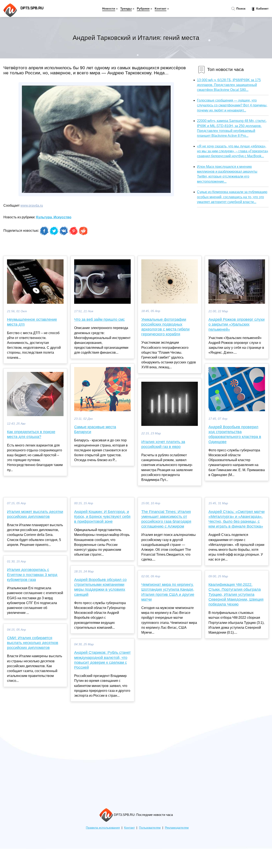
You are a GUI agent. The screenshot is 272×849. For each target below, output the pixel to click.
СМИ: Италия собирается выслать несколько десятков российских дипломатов (32, 643)
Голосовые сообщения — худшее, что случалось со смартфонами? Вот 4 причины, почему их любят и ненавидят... (232, 105)
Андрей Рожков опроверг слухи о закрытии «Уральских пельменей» (236, 324)
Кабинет (262, 8)
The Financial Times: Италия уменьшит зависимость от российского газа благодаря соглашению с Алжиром (166, 519)
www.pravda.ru (31, 205)
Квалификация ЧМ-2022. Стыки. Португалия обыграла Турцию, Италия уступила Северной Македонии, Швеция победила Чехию (236, 594)
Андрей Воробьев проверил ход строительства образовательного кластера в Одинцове (234, 434)
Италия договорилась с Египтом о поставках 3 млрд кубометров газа (32, 575)
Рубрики (143, 8)
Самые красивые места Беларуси (95, 429)
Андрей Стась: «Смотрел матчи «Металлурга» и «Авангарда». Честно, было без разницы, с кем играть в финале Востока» (236, 519)
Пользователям (150, 827)
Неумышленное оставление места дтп (32, 321)
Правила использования (103, 827)
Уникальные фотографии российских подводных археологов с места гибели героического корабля (165, 326)
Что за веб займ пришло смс (99, 319)
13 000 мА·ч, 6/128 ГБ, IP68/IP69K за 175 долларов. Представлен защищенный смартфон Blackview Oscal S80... (229, 85)
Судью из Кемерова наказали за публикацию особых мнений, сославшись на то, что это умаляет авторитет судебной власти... (232, 196)
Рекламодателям (177, 827)
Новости (108, 8)
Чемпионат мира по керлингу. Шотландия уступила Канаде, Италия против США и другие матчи (167, 592)
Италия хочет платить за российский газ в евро (163, 444)
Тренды (126, 8)
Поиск (240, 8)
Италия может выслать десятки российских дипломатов (35, 514)
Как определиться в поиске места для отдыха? (31, 434)
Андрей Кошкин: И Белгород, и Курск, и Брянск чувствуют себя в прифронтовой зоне (102, 517)
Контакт (160, 8)
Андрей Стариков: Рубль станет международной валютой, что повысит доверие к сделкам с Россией (102, 660)
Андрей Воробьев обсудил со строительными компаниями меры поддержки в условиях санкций (100, 587)
